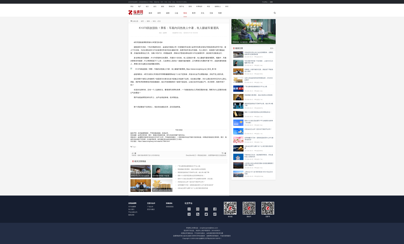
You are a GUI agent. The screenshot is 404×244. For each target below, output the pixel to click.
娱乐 (155, 6)
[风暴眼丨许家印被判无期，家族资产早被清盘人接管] (140, 185)
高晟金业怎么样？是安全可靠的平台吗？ (191, 182)
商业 (132, 6)
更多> (272, 48)
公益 (176, 13)
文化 (202, 13)
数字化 (181, 6)
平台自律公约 (132, 212)
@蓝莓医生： (139, 74)
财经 (226, 6)
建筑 (162, 6)
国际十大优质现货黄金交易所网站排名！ (191, 175)
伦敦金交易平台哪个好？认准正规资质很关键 (193, 188)
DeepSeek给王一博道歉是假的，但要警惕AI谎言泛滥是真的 (206, 155)
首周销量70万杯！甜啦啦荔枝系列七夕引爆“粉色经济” (196, 185)
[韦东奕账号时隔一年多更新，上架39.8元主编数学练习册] (162, 171)
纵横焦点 (218, 6)
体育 (159, 13)
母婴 (220, 13)
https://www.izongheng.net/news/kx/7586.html (154, 141)
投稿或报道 (170, 206)
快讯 (185, 13)
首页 (142, 21)
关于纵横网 (132, 206)
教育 (194, 13)
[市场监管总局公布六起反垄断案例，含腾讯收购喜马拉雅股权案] (140, 171)
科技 (208, 6)
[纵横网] (135, 13)
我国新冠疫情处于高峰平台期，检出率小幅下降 (193, 172)
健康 (168, 13)
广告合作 (150, 206)
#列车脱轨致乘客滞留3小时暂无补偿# (148, 42)
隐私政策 (131, 215)
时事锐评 (199, 6)
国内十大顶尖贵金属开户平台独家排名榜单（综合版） (196, 179)
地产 (139, 6)
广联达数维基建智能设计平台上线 (189, 166)
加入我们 (131, 209)
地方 (147, 6)
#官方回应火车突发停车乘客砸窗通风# (158, 74)
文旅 (211, 13)
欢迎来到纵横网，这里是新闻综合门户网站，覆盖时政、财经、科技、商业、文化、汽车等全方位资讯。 (158, 2)
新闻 (190, 6)
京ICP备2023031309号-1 (212, 238)
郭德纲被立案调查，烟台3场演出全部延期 (192, 169)
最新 (150, 13)
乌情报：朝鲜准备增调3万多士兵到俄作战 (146, 155)
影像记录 (172, 6)
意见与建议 (151, 209)
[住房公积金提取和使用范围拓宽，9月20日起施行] (162, 185)
